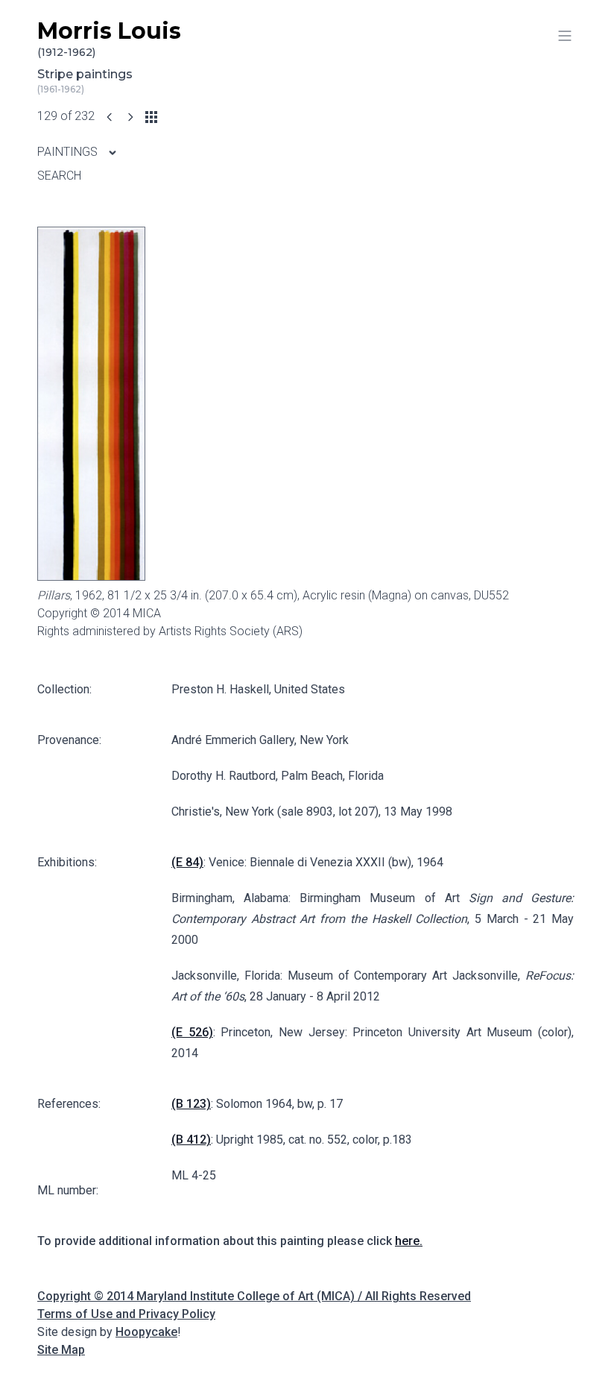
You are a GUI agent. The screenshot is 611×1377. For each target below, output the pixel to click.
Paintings (69, 152)
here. (408, 1241)
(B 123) (191, 1104)
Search (59, 175)
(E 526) (192, 1032)
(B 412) (191, 1139)
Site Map (61, 1350)
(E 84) (187, 862)
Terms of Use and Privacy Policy (126, 1314)
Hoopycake (146, 1332)
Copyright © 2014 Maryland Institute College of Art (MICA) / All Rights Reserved (254, 1296)
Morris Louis (109, 38)
